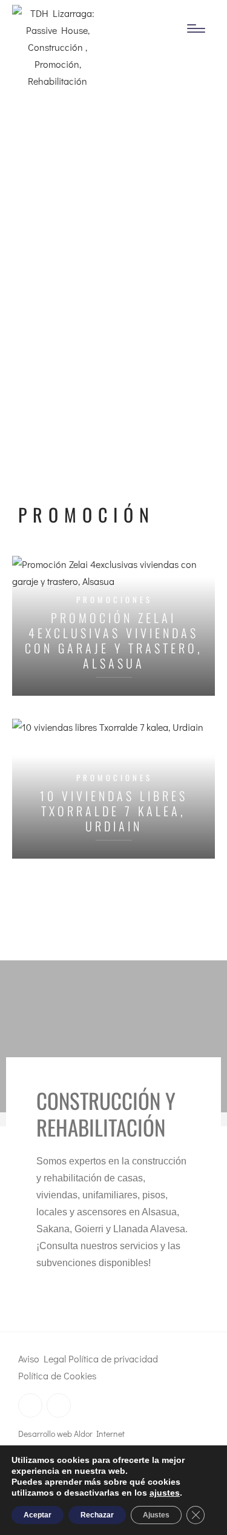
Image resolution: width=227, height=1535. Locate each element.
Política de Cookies (57, 1375)
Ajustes (156, 1515)
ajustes (165, 1492)
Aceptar (37, 1515)
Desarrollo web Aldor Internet (71, 1433)
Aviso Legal (42, 1358)
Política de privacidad (113, 1358)
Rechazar (97, 1515)
